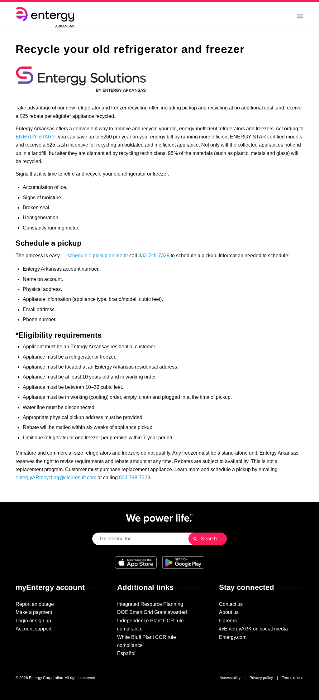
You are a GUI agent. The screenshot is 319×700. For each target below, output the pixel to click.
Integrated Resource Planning (150, 604)
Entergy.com (232, 637)
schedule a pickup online (94, 255)
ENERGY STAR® (35, 136)
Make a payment (34, 612)
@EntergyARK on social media (253, 628)
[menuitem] (300, 15)
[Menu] (300, 15)
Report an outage (35, 604)
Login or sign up (33, 620)
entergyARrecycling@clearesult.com (56, 477)
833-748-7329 (153, 255)
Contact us (231, 604)
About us (229, 612)
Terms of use (292, 678)
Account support (33, 628)
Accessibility (230, 678)
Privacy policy (261, 678)
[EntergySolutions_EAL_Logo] (81, 79)
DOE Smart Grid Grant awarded (152, 612)
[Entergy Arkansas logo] (46, 16)
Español (126, 653)
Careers (228, 620)
